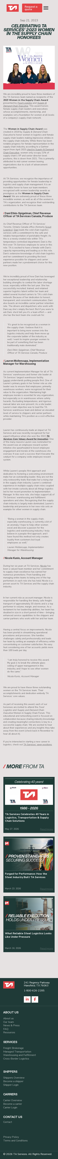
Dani (16, 229)
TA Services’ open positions (37, 744)
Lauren (6, 380)
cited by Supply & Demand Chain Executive (28, 151)
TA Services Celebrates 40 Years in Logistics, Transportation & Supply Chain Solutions (27, 817)
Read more (46, 829)
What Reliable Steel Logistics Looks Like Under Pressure (28, 935)
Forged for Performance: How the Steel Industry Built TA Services (26, 875)
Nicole (43, 565)
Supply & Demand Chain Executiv (25, 104)
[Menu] (46, 8)
